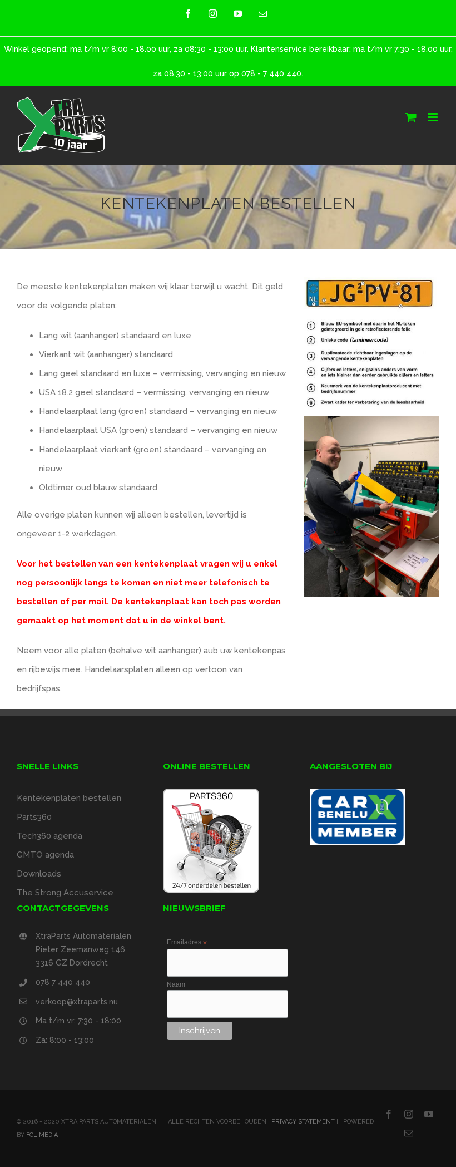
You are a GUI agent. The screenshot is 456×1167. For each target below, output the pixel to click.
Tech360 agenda (49, 836)
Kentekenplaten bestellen (69, 798)
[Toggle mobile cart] (411, 117)
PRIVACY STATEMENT (303, 1121)
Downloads (39, 874)
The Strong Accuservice (65, 893)
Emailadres (187, 942)
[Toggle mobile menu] (433, 117)
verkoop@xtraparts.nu (77, 1001)
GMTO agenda (45, 855)
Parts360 (34, 817)
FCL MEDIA (42, 1135)
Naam (176, 984)
